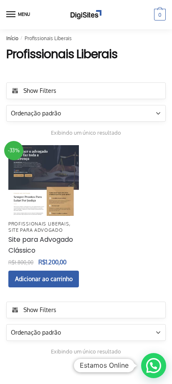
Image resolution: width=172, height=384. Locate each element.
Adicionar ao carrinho (44, 278)
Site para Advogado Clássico (40, 245)
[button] (153, 365)
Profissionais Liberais (38, 224)
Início (12, 38)
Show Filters (39, 90)
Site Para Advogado (35, 230)
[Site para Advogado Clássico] (43, 180)
